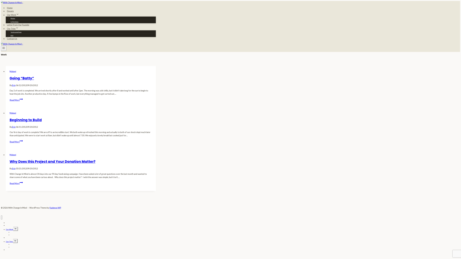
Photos (13, 18)
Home (9, 8)
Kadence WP (55, 207)
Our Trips (9, 242)
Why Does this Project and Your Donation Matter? (52, 161)
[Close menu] (1, 217)
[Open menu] (3, 48)
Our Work (9, 229)
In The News (14, 22)
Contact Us (12, 38)
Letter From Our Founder (18, 25)
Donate (10, 11)
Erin (13, 85)
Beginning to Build (26, 120)
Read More (16, 100)
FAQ (12, 35)
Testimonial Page (16, 32)
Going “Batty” (22, 78)
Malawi (13, 71)
